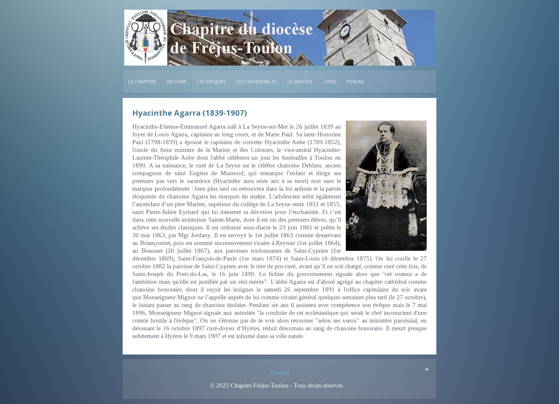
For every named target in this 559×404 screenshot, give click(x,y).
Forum (354, 82)
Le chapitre (142, 82)
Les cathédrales (256, 82)
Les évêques (211, 82)
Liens (329, 82)
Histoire (176, 82)
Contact (279, 372)
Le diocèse (300, 82)
